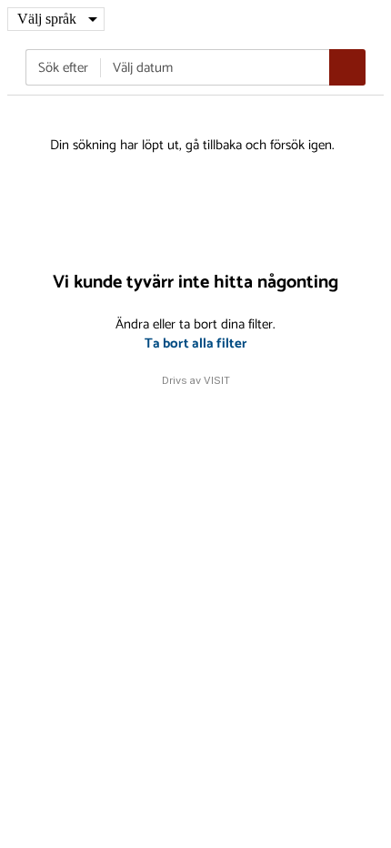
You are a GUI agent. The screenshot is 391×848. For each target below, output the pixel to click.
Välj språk (46, 18)
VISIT (217, 380)
